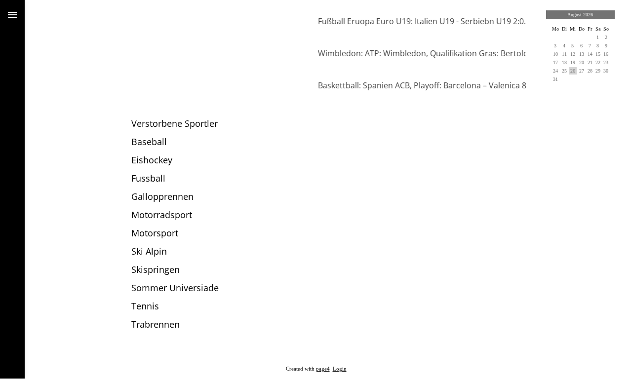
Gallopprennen (162, 196)
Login (340, 369)
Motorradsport (161, 215)
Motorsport (154, 233)
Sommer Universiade (175, 288)
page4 (323, 369)
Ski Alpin (149, 251)
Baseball (149, 142)
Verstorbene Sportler (174, 123)
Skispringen (155, 269)
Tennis (145, 306)
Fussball (148, 178)
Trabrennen (155, 324)
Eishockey (151, 160)
